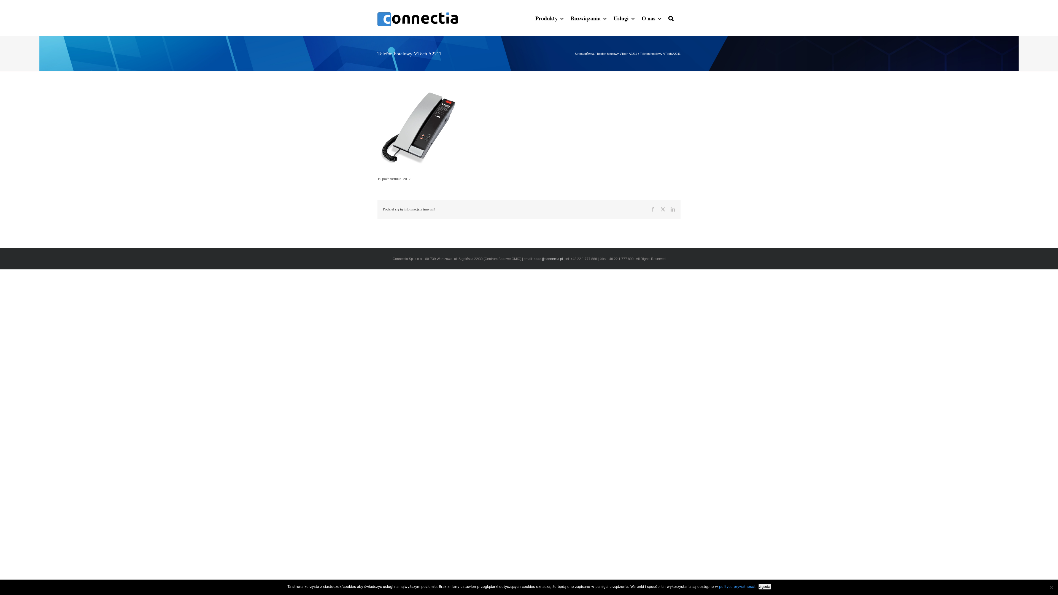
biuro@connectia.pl (549, 259)
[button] (671, 18)
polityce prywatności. (737, 586)
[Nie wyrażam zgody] (1051, 587)
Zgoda (764, 586)
